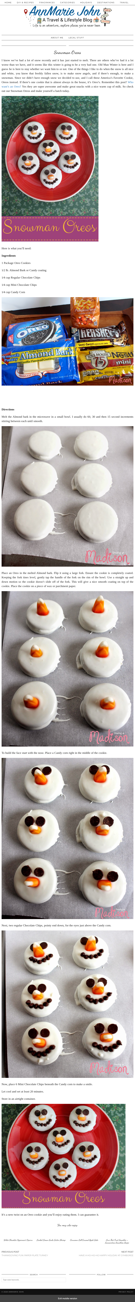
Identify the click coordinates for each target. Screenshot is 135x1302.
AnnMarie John (16, 1292)
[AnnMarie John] (67, 17)
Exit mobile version (67, 1298)
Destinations (106, 2)
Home (8, 2)
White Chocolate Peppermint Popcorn (18, 1240)
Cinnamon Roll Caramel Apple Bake (84, 1240)
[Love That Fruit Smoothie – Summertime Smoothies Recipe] (117, 1233)
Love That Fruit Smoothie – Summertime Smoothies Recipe (117, 1241)
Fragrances (47, 2)
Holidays (86, 2)
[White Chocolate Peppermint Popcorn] (18, 1233)
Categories (67, 2)
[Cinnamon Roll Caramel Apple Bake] (84, 1233)
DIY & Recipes (25, 2)
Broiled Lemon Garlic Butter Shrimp (51, 1240)
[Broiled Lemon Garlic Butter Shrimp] (51, 1233)
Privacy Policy (126, 1292)
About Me (57, 37)
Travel (124, 2)
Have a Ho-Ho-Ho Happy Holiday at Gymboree (106, 1254)
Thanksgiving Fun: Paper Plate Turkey (25, 1254)
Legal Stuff (76, 37)
